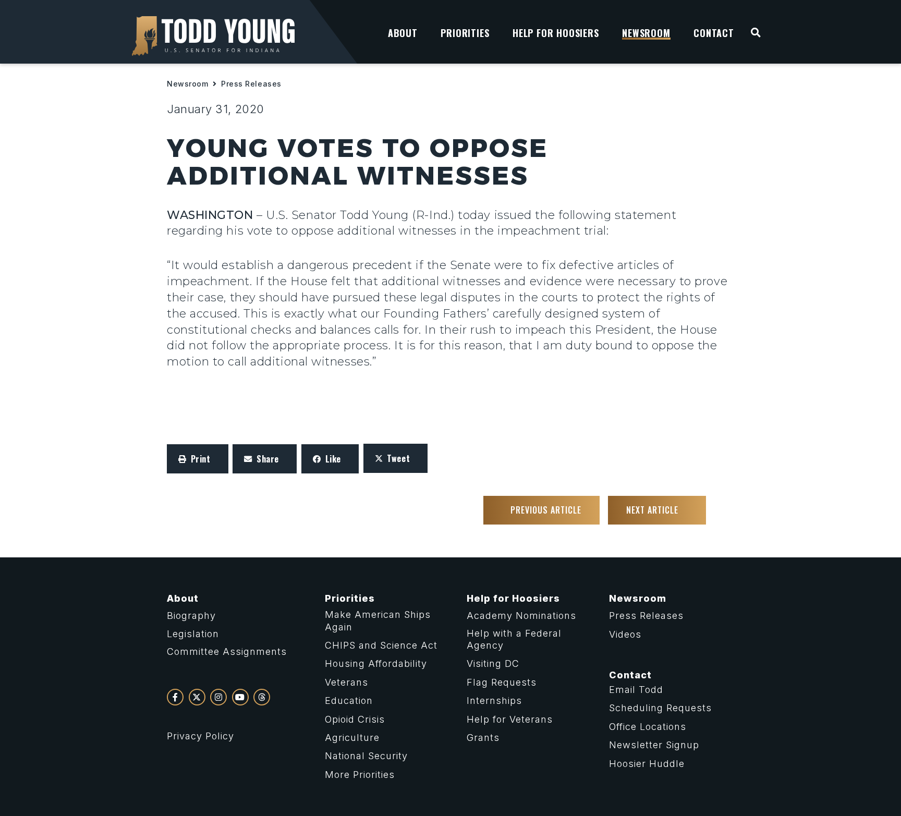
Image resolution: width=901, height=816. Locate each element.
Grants (483, 737)
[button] (197, 458)
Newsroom (187, 83)
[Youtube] (240, 697)
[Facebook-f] (175, 697)
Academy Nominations (521, 615)
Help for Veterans (510, 719)
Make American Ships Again (378, 620)
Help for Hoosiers (513, 598)
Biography (191, 615)
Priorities (350, 598)
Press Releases (251, 83)
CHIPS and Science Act (381, 645)
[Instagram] (218, 697)
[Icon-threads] (261, 697)
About (183, 598)
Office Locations (647, 726)
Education (349, 700)
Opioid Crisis (355, 719)
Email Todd (636, 689)
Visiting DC (493, 663)
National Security (366, 755)
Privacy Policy (200, 735)
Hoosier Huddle (647, 763)
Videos (625, 634)
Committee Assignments (227, 651)
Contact (630, 674)
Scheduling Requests (660, 707)
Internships (494, 700)
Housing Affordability (376, 663)
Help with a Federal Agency (514, 639)
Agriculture (352, 737)
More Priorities (360, 774)
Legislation (193, 633)
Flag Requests (502, 682)
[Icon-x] (197, 697)
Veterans (346, 682)
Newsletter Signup (654, 744)
